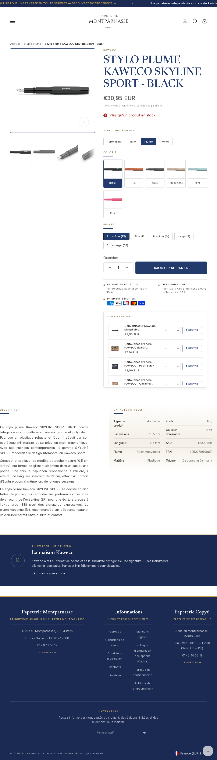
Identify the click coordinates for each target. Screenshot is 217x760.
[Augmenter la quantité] (127, 268)
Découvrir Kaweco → (49, 573)
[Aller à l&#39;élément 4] (90, 152)
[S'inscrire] (143, 733)
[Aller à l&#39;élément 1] (20, 152)
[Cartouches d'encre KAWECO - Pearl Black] (114, 366)
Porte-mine (114, 141)
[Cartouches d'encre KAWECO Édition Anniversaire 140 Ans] (114, 348)
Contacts (115, 667)
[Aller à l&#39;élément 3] (67, 152)
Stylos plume (32, 43)
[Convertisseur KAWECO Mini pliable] (114, 330)
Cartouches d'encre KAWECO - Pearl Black (139, 363)
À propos (115, 631)
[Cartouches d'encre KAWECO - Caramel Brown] (114, 384)
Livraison (115, 675)
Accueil (15, 43)
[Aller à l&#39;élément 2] (44, 152)
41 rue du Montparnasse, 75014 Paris (127, 290)
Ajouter (192, 330)
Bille (133, 141)
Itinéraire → (47, 652)
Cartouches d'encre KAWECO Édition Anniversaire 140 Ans (138, 345)
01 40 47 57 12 (47, 645)
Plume (149, 141)
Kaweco (109, 49)
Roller (165, 141)
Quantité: (110, 258)
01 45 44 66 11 (192, 655)
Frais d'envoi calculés (134, 105)
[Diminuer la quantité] (110, 268)
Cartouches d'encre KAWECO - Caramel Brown (138, 381)
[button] (47, 616)
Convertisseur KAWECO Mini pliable (140, 327)
